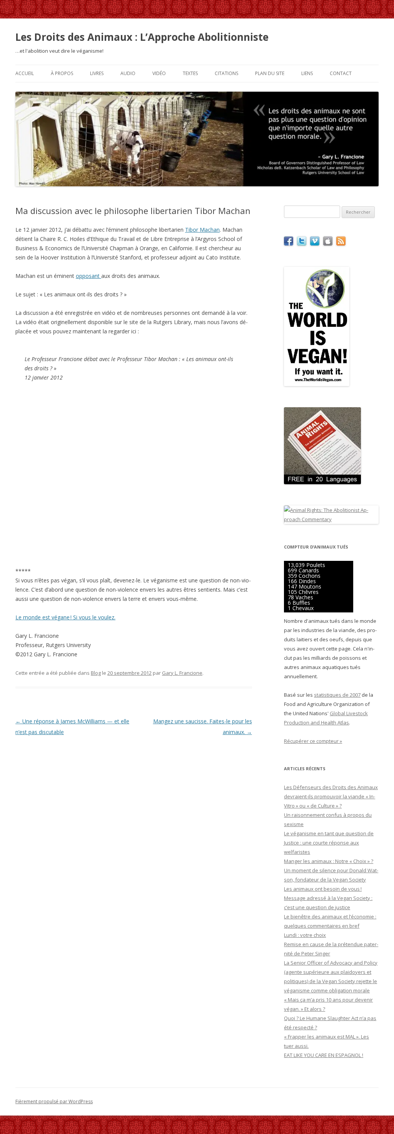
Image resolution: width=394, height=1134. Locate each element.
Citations (226, 73)
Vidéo (159, 73)
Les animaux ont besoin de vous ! (323, 888)
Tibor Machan (202, 229)
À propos (62, 73)
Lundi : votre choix (305, 935)
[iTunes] (327, 243)
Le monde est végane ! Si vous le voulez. (65, 617)
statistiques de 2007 (337, 694)
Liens (307, 73)
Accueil (24, 73)
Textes (190, 73)
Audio (127, 73)
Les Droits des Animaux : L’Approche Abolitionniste (142, 37)
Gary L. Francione (182, 672)
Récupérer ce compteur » (313, 741)
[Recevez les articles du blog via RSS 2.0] (341, 243)
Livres (97, 73)
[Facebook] (288, 243)
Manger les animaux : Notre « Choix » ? (328, 861)
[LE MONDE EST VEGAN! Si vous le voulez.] (316, 384)
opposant (88, 275)
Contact (341, 73)
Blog (96, 672)
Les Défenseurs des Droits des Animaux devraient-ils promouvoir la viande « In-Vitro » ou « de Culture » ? (331, 796)
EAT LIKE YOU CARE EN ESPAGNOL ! (323, 1055)
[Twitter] (301, 243)
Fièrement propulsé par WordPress (54, 1101)
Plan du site (269, 73)
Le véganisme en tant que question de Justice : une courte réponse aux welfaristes (329, 842)
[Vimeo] (314, 243)
